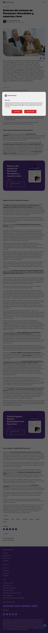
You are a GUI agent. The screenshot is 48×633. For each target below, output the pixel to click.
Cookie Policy (7, 106)
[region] (24, 104)
